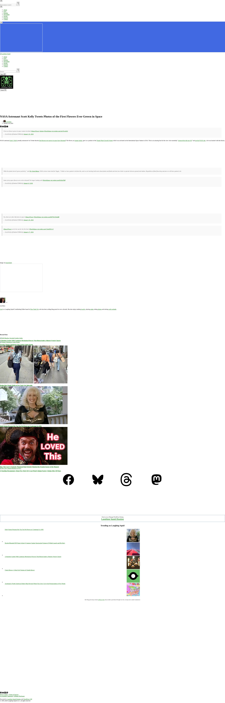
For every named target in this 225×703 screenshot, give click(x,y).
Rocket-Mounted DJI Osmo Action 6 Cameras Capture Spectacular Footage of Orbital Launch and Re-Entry (35, 543)
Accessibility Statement (6, 696)
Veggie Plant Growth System (105, 140)
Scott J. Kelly (13, 140)
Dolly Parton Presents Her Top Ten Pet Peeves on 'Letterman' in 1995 (24, 529)
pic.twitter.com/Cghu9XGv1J (45, 229)
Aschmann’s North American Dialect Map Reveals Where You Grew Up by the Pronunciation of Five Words (35, 583)
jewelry (83, 309)
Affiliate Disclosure (19, 696)
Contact (6, 66)
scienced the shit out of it (185, 140)
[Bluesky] (3, 127)
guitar (91, 309)
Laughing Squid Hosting (112, 519)
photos (100, 309)
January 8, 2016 (28, 183)
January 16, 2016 (28, 134)
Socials (5, 63)
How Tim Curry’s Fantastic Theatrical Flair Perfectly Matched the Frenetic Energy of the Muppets (29, 467)
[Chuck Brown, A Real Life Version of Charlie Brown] (133, 582)
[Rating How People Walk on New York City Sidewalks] (34, 383)
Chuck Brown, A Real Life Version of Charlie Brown (20, 570)
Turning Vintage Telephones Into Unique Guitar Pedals (16, 344)
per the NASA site (200, 140)
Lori (1, 309)
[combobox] (8, 72)
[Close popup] (1, 22)
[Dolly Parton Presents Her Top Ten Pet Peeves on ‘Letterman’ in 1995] (34, 423)
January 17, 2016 (28, 232)
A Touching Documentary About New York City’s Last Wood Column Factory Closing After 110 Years (30, 471)
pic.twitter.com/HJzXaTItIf (58, 180)
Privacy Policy (4, 694)
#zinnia (42, 131)
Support (6, 64)
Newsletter (6, 61)
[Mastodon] (156, 485)
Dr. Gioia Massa (34, 171)
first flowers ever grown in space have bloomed (52, 140)
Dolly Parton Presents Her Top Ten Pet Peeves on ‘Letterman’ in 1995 (21, 426)
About (5, 57)
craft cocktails (112, 309)
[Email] (7, 127)
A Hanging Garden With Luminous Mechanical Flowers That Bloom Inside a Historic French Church (30, 340)
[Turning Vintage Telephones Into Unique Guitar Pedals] (10, 342)
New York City (34, 309)
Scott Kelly (9, 263)
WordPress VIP (27, 699)
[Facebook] (1, 127)
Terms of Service (13, 694)
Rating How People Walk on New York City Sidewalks (16, 385)
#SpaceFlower (35, 131)
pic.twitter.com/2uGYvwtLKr (60, 131)
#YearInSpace (48, 131)
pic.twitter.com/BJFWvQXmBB (50, 217)
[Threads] (5, 127)
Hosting (6, 60)
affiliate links (101, 599)
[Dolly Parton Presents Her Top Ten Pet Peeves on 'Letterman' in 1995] (133, 541)
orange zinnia (78, 140)
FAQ (5, 58)
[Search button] (18, 71)
